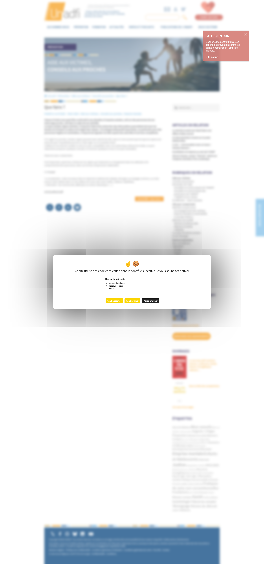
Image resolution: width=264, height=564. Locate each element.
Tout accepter (114, 300)
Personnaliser (150, 300)
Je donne (212, 57)
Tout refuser (132, 300)
